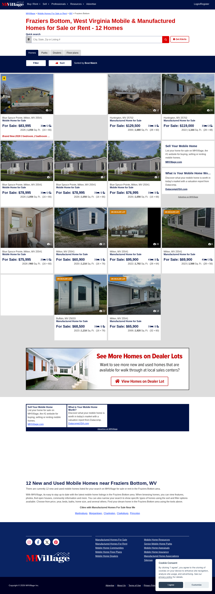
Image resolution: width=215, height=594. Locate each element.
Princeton (135, 513)
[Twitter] (47, 542)
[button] (28, 39)
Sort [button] (61, 63)
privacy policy (165, 577)
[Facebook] (38, 542)
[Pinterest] (56, 542)
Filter (36, 63)
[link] (16, 126)
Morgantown (95, 513)
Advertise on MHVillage (188, 197)
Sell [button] (45, 4)
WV (70, 13)
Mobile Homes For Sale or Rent (52, 13)
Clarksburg (122, 513)
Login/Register (201, 4)
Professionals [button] (58, 4)
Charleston (109, 513)
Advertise (91, 4)
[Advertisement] (80, 94)
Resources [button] (76, 4)
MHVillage (30, 13)
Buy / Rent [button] (33, 4)
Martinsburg (81, 513)
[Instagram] (29, 542)
